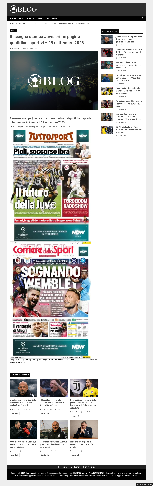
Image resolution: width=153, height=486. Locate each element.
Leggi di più (14, 413)
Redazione (62, 467)
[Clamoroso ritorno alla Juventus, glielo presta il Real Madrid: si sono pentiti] (54, 429)
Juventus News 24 (17, 362)
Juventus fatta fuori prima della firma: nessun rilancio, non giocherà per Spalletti (23, 403)
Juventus (30, 18)
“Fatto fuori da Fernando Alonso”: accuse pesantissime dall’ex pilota (128, 65)
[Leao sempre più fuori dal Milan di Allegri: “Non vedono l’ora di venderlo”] (107, 52)
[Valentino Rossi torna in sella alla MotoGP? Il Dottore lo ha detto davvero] (107, 91)
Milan (40, 18)
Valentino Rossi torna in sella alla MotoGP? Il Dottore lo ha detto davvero (128, 91)
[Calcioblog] (23, 9)
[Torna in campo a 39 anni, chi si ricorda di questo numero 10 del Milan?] (107, 104)
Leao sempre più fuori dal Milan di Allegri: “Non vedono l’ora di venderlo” (129, 52)
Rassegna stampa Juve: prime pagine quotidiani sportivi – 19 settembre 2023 (50, 360)
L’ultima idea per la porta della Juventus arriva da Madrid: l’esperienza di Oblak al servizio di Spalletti (83, 404)
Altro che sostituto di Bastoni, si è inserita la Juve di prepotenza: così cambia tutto (23, 444)
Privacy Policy (89, 467)
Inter (21, 18)
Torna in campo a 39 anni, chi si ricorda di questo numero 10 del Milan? (129, 104)
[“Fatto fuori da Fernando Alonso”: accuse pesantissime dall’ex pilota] (107, 65)
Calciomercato (52, 18)
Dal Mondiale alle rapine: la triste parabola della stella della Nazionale (129, 129)
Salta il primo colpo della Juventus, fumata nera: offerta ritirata (83, 444)
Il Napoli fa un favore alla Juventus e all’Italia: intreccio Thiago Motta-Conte (52, 403)
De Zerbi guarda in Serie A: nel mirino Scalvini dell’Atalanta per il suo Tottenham (129, 78)
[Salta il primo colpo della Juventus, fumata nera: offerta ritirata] (84, 429)
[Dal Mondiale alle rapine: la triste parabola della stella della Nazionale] (107, 130)
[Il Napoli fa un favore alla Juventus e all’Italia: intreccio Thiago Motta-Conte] (54, 388)
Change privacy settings (144, 484)
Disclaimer (75, 467)
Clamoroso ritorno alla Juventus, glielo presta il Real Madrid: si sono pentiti (53, 444)
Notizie (13, 18)
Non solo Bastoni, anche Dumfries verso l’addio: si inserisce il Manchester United (128, 116)
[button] (142, 18)
